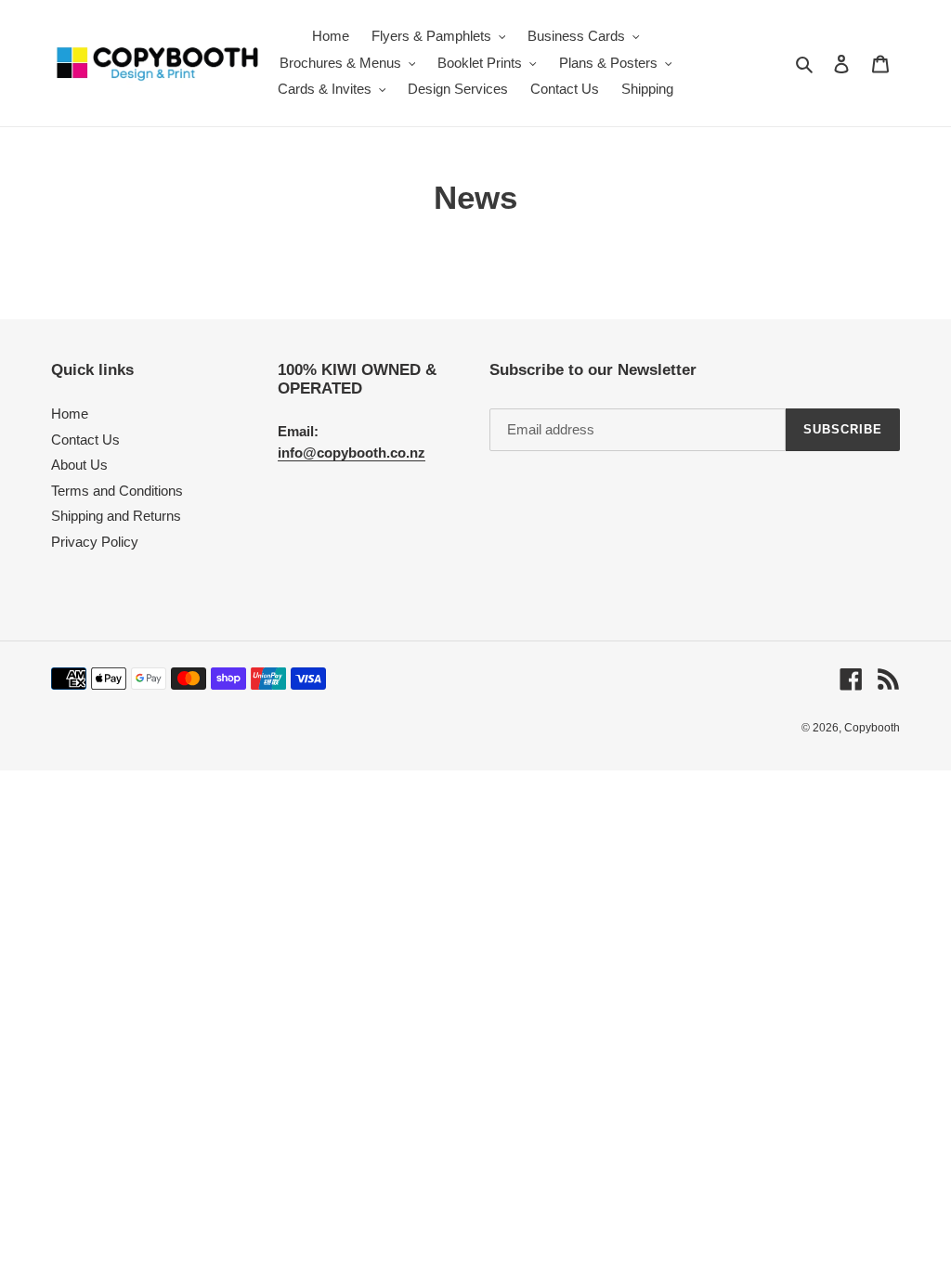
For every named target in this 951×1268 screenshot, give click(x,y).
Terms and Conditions (117, 490)
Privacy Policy (94, 542)
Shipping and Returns (116, 516)
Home (69, 413)
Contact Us (85, 439)
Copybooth (872, 727)
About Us (79, 464)
